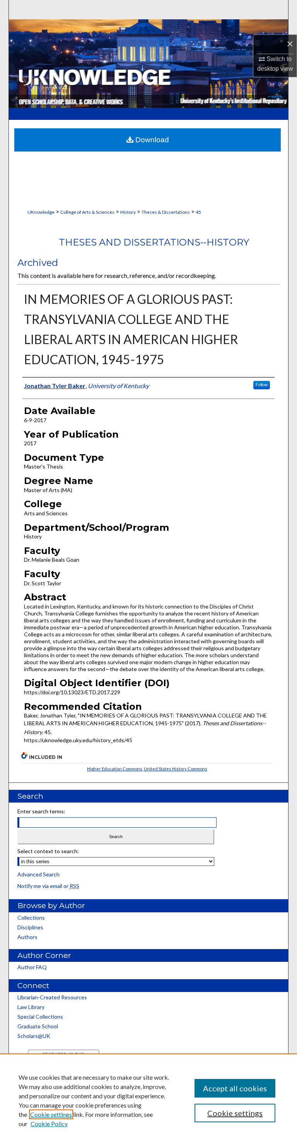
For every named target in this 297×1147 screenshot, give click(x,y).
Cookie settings (51, 1114)
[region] (148, 1100)
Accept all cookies (235, 1088)
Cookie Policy (49, 1123)
